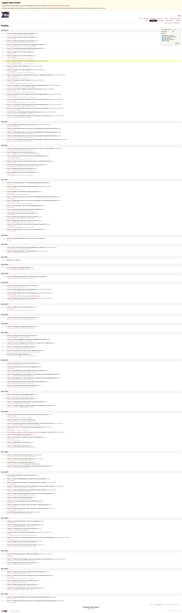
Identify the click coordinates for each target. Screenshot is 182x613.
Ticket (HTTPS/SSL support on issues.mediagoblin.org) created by (30, 247)
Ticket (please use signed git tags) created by (21, 512)
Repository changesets (168, 39)
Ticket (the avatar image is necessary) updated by (21, 213)
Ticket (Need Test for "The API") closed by (19, 52)
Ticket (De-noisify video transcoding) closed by (20, 346)
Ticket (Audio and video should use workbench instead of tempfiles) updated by (28, 161)
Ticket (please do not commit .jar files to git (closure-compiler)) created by (29, 508)
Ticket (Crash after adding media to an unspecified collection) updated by (26, 478)
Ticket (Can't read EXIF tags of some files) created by (27, 298)
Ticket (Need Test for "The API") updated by (19, 55)
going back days (167, 31)
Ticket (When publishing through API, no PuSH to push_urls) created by (25, 276)
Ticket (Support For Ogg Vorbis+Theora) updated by (27, 532)
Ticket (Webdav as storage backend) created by (20, 326)
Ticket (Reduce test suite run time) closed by (19, 152)
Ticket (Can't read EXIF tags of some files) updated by (27, 289)
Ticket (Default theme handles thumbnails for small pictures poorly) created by (33, 115)
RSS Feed (91, 609)
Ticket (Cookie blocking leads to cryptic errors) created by (23, 588)
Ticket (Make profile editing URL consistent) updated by (27, 186)
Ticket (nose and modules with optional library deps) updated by (24, 48)
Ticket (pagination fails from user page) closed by (20, 335)
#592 (33, 86)
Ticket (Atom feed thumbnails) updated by (18, 267)
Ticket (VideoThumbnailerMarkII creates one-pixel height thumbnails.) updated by (29, 597)
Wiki (147, 20)
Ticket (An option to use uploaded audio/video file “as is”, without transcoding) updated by (36, 537)
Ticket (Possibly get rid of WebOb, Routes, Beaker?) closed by (24, 350)
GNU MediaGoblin (171, 610)
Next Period (176, 23)
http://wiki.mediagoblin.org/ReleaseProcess (30, 463)
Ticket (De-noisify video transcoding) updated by (20, 394)
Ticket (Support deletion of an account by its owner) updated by (24, 229)
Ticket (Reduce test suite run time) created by (20, 168)
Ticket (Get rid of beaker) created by (17, 354)
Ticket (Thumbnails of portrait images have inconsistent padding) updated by (32, 85)
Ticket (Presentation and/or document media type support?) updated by (26, 224)
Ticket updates (166, 38)
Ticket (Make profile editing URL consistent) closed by (26, 124)
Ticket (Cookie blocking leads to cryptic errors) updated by (23, 521)
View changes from (166, 29)
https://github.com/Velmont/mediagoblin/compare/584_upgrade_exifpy (25, 296)
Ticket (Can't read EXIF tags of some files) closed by (20, 285)
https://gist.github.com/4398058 (16, 269)
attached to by (33, 432)
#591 (29, 86)
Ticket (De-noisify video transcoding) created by (20, 398)
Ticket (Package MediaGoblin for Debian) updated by (25, 251)
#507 (20, 355)
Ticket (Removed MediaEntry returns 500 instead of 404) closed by (25, 164)
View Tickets (169, 20)
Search (178, 20)
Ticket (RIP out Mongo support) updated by (19, 497)
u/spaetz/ (17, 222)
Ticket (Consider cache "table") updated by (23, 69)
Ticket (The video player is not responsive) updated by (22, 385)
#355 (34, 46)
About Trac (160, 18)
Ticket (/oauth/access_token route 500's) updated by (22, 367)
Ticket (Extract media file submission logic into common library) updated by (27, 414)
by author (163, 33)
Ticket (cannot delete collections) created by (23, 458)
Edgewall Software (16, 611)
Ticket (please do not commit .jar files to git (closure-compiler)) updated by (27, 504)
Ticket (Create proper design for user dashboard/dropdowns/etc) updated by (27, 182)
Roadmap (161, 20)
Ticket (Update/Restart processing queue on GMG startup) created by (26, 370)
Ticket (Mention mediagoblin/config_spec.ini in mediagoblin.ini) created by (27, 339)
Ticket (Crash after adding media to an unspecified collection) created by (29, 490)
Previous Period (168, 23)
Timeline (153, 20)
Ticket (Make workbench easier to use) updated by (21, 172)
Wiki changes (166, 40)
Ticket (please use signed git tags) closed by (19, 462)
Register (166, 18)
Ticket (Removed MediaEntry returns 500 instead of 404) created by (24, 238)
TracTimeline (158, 604)
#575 (30, 417)
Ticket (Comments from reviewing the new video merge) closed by (25, 44)
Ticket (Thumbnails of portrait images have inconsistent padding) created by (32, 104)
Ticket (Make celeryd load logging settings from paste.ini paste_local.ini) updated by (29, 493)
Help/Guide (153, 18)
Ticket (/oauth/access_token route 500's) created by (23, 545)
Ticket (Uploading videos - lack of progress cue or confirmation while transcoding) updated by (32, 374)
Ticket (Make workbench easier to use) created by (21, 584)
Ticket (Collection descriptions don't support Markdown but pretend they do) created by (33, 486)
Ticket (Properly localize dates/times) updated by (20, 41)
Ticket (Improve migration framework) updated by (20, 33)
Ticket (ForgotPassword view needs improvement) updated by (24, 205)
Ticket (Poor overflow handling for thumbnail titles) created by (29, 112)
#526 (21, 424)
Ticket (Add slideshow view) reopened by (19, 434)
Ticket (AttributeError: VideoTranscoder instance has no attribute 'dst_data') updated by (32, 148)
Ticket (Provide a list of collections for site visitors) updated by (27, 427)
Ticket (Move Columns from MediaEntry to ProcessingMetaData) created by (27, 466)
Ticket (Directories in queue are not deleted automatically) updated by (26, 156)
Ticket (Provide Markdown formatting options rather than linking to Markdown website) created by (34, 139)
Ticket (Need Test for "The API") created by (19, 419)
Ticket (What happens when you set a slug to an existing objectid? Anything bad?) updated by (32, 128)
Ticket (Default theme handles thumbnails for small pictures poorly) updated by (33, 99)
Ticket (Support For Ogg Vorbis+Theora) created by (22, 541)
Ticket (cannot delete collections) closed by (22, 455)
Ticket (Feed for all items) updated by (22, 66)
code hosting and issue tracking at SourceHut (59, 5)
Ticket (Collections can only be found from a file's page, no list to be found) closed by (33, 423)
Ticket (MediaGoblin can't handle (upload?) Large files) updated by (25, 401)
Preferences (146, 18)
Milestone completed (11, 260)
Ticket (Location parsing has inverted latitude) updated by (23, 501)
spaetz (13, 430)
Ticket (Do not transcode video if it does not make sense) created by (25, 381)
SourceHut (102, 8)
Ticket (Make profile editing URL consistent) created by (22, 220)
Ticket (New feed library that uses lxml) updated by (26, 61)
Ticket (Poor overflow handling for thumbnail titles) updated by (28, 89)
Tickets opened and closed (169, 37)
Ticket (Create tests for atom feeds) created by (20, 317)
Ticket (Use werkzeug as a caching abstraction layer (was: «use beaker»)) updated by (34, 75)
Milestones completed (168, 35)
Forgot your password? (175, 18)
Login (140, 18)
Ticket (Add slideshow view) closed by (18, 442)
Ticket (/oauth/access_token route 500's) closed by (21, 363)
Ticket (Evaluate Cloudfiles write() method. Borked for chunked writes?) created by (29, 405)
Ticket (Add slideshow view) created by (18, 446)
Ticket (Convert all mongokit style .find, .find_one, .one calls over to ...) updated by (29, 343)
